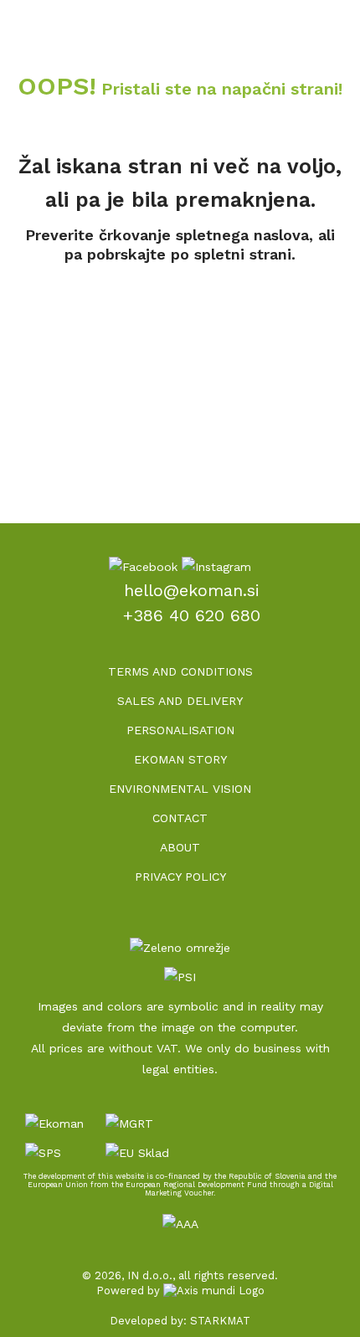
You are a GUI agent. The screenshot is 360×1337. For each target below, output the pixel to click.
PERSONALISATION (180, 730)
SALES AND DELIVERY (180, 700)
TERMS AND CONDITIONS (180, 671)
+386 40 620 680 (191, 615)
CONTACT (180, 818)
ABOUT (180, 847)
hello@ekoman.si (192, 590)
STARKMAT (220, 1320)
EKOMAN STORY (180, 759)
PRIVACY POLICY (180, 876)
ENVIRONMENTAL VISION (180, 788)
